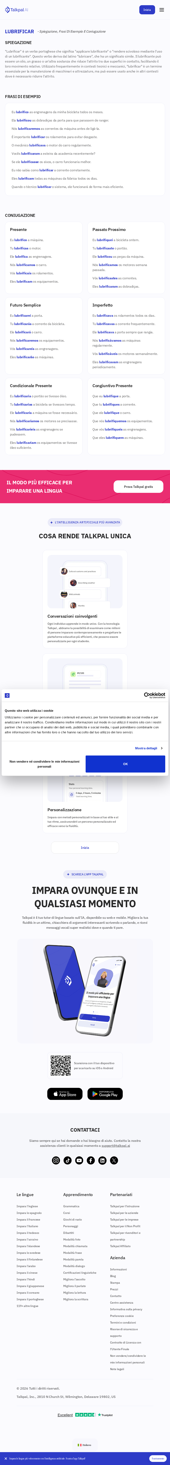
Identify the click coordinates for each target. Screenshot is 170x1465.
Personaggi (70, 1226)
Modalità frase (72, 1253)
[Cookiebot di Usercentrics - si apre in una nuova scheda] (147, 695)
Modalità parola (73, 1259)
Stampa (115, 1283)
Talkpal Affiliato (120, 1246)
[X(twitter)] (114, 1160)
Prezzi (114, 1289)
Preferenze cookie (122, 1316)
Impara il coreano (28, 1292)
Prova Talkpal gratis (138, 487)
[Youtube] (79, 1160)
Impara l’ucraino (27, 1239)
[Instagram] (56, 1160)
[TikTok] (67, 1160)
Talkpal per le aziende (124, 1213)
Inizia (147, 10)
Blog (113, 1276)
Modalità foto (71, 1239)
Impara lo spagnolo (29, 1213)
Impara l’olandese (28, 1246)
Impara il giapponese (30, 1286)
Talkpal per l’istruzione (125, 1206)
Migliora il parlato (74, 1286)
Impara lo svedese (28, 1253)
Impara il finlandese (30, 1259)
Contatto (115, 1296)
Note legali (117, 1369)
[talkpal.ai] (16, 9)
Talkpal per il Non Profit (125, 1226)
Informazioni (118, 1269)
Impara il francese (28, 1219)
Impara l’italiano (27, 1226)
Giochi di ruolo (72, 1219)
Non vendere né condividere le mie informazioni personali (45, 763)
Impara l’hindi (26, 1279)
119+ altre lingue (27, 1306)
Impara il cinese (27, 1273)
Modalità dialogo (74, 1266)
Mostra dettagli (146, 748)
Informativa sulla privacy (126, 1309)
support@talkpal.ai (116, 1146)
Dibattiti (68, 1233)
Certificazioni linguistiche (79, 1273)
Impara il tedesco (28, 1233)
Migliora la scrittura (75, 1299)
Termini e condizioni (123, 1322)
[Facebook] (91, 1160)
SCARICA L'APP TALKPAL (87, 874)
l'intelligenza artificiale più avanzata (87, 522)
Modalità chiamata (75, 1246)
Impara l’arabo (26, 1266)
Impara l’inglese (27, 1206)
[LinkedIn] (102, 1160)
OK (125, 764)
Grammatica (71, 1206)
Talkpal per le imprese (124, 1219)
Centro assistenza (121, 1302)
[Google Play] (105, 1094)
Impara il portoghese (30, 1299)
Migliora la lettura (74, 1292)
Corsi (66, 1213)
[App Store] (65, 1094)
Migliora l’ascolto (74, 1279)
